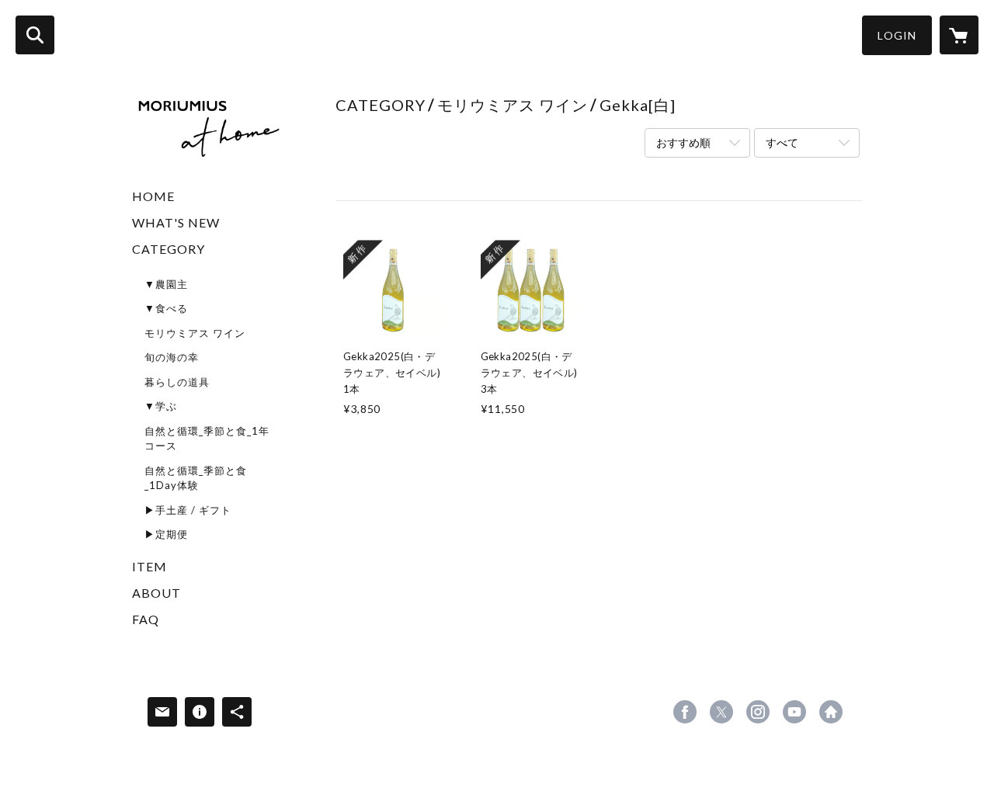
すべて (782, 142)
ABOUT (156, 592)
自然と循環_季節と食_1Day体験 (195, 478)
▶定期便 (166, 534)
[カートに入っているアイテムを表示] (959, 35)
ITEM (149, 566)
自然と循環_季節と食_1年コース (206, 439)
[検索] (35, 35)
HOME (153, 196)
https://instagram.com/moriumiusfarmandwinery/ (758, 711)
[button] (897, 35)
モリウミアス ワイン (194, 333)
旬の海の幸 (171, 357)
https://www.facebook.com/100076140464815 (685, 711)
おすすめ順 (683, 142)
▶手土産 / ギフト (187, 510)
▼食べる (166, 308)
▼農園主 (166, 284)
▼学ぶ (160, 406)
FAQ (145, 619)
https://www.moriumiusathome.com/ (831, 711)
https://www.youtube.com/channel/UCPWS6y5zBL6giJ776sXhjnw (794, 711)
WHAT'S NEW (176, 222)
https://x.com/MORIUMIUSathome (721, 711)
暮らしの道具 (177, 382)
